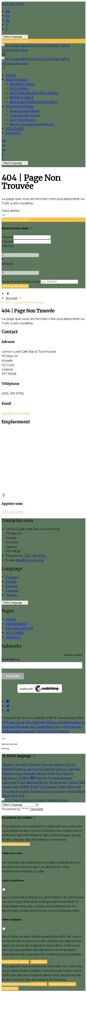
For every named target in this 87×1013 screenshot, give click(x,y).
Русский (8, 791)
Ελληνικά (8, 769)
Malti (51, 773)
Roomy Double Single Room (32, 124)
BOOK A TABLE (22, 97)
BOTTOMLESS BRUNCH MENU (34, 93)
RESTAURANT (17, 80)
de (8, 11)
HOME (11, 75)
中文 (22, 796)
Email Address (12, 659)
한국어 (34, 787)
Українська (10, 787)
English (11, 581)
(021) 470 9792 (13, 4)
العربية (27, 769)
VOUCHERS (15, 128)
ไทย (82, 782)
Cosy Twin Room (22, 120)
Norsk (43, 782)
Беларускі (10, 778)
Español (12, 586)
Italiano (11, 595)
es (7, 20)
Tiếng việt (74, 787)
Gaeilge (48, 769)
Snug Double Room (25, 111)
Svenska (36, 791)
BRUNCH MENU (23, 84)
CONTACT (13, 133)
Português (48, 787)
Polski (61, 787)
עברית (21, 782)
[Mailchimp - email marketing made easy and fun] (39, 691)
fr (7, 25)
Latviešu (74, 769)
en (8, 16)
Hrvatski (54, 778)
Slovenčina (10, 796)
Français (12, 590)
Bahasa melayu (35, 773)
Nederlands (58, 782)
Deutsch (12, 577)
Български (64, 773)
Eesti (18, 769)
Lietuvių (61, 769)
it (6, 29)
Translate (36, 809)
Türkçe (73, 782)
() (21, 281)
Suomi (37, 769)
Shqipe (61, 791)
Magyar (41, 778)
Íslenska (32, 782)
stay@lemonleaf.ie (16, 413)
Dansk (70, 764)
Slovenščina (76, 791)
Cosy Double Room (25, 115)
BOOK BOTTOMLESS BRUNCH (34, 102)
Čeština (24, 778)
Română (22, 791)
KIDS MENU (19, 88)
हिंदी (33, 778)
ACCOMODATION (20, 106)
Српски (49, 791)
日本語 (24, 787)
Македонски (12, 773)
